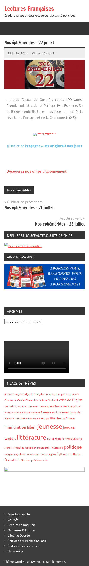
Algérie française (34, 394)
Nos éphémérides (19, 190)
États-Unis (12, 460)
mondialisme (73, 438)
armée (75, 394)
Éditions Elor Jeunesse (23, 546)
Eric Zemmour (30, 406)
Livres (50, 438)
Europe (44, 406)
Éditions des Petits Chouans (27, 541)
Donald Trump (12, 406)
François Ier (74, 406)
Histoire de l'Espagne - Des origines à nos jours (44, 146)
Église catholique (68, 454)
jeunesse (49, 426)
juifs (72, 427)
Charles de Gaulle (14, 400)
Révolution (32, 454)
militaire (59, 438)
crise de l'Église (71, 399)
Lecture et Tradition (21, 525)
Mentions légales (19, 514)
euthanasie (58, 406)
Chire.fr (13, 519)
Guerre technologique (24, 418)
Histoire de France (62, 418)
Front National (12, 412)
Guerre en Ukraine (54, 412)
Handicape (43, 418)
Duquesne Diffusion (21, 530)
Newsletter (15, 551)
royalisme (19, 454)
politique (73, 447)
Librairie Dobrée (19, 535)
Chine (28, 400)
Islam (32, 427)
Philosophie (57, 447)
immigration (15, 427)
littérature (31, 437)
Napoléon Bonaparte (37, 447)
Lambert (10, 438)
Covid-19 (53, 400)
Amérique (51, 394)
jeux (66, 427)
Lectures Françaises (29, 8)
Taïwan (44, 454)
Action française (14, 394)
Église (52, 454)
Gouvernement (31, 412)
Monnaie (9, 447)
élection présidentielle (34, 460)
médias (19, 447)
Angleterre (64, 394)
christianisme (40, 400)
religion (8, 454)
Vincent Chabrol (43, 53)
